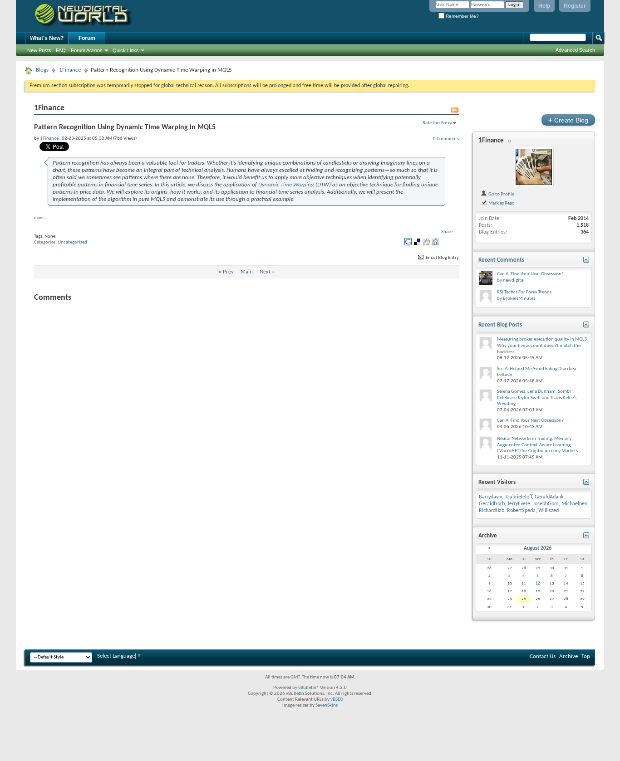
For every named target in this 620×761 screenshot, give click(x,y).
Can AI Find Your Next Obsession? (530, 274)
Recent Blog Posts (500, 325)
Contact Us (543, 656)
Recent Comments (501, 260)
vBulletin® (308, 687)
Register (575, 6)
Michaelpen (574, 504)
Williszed (548, 510)
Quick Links (126, 50)
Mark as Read (501, 203)
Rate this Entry (437, 123)
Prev (228, 272)
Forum (87, 38)
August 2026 (537, 548)
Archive (568, 656)
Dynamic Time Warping (286, 185)
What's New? (47, 38)
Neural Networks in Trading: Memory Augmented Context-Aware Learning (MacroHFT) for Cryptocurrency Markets (537, 445)
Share (447, 231)
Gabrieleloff (519, 497)
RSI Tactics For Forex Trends (524, 292)
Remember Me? (461, 16)
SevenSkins (326, 705)
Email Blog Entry (442, 257)
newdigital (514, 280)
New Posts (39, 50)
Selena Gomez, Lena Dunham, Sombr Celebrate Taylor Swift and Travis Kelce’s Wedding (536, 397)
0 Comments (446, 138)
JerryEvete (518, 504)
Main (247, 272)
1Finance (70, 70)
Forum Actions (87, 50)
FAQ (61, 50)
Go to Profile (500, 194)
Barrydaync (491, 497)
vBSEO (336, 699)
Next (265, 272)
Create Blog (568, 120)
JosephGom (546, 504)
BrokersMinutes (519, 298)
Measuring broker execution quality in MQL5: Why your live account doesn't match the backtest (543, 345)
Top (585, 656)
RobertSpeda (521, 510)
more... (41, 217)
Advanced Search (575, 50)
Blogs (42, 70)
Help (544, 6)
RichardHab (491, 510)
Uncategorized (72, 242)
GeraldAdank (549, 497)
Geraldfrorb (492, 504)
